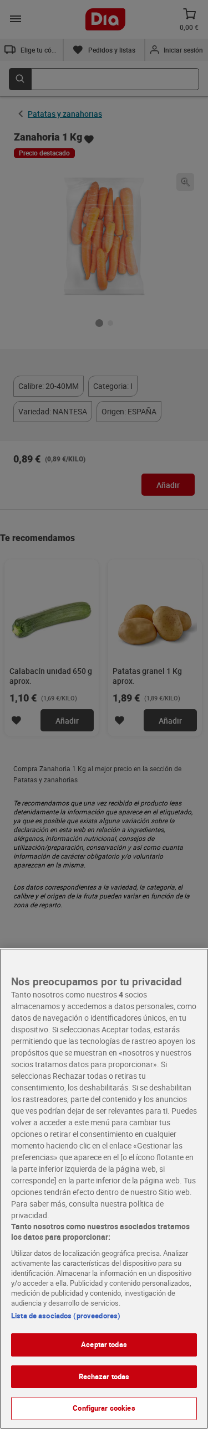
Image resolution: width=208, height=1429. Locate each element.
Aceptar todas (104, 1344)
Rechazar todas (104, 1376)
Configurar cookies (104, 1408)
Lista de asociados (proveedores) (65, 1316)
